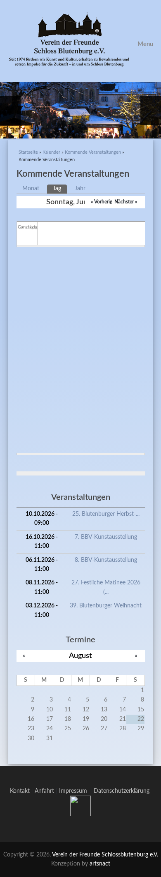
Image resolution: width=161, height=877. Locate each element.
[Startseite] (80, 40)
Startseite (28, 152)
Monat (30, 189)
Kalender (51, 152)
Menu (145, 44)
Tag (60, 189)
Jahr (80, 189)
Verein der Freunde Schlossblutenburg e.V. (105, 855)
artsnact (100, 864)
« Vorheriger (103, 201)
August (80, 656)
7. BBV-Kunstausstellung (106, 537)
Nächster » (125, 201)
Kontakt (20, 791)
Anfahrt (44, 791)
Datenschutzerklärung (121, 791)
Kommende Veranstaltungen (93, 152)
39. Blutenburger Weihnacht (106, 606)
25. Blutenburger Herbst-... (106, 514)
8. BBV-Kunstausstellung (106, 560)
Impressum (74, 791)
